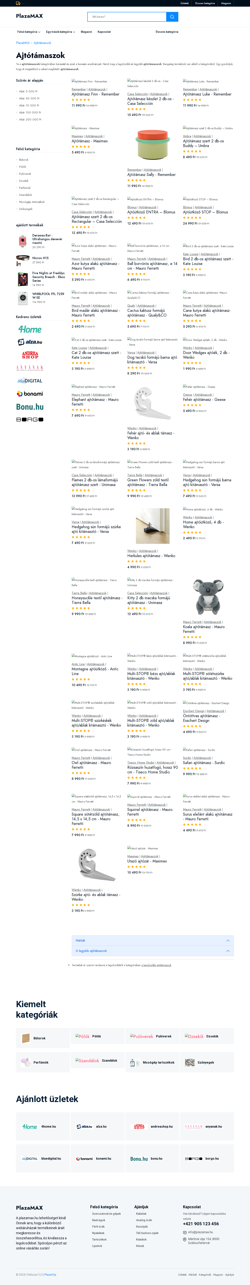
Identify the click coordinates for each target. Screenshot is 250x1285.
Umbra (187, 136)
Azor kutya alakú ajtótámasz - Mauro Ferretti (96, 266)
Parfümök (24, 188)
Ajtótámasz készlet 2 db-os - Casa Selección (150, 101)
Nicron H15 (40, 258)
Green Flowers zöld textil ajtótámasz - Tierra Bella (148, 482)
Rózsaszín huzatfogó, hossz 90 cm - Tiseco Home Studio (152, 770)
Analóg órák (144, 1220)
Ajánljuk (229, 1275)
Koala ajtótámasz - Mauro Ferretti (204, 629)
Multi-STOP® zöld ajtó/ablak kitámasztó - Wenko (150, 723)
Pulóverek (25, 174)
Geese (187, 394)
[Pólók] (82, 1036)
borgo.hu (212, 1158)
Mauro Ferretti (81, 258)
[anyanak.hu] (194, 1126)
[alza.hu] (84, 1126)
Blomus (132, 207)
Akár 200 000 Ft (30, 119)
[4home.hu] (29, 1126)
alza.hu (101, 1126)
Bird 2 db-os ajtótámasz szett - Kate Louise (208, 261)
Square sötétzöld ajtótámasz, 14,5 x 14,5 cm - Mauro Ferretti (96, 819)
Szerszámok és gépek (106, 1213)
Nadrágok (98, 1220)
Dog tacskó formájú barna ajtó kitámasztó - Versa (152, 360)
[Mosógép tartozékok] (135, 1062)
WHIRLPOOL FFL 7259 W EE (48, 296)
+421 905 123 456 (201, 1223)
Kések (140, 1246)
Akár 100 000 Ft (30, 112)
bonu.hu (156, 1158)
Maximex (77, 136)
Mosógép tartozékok (32, 202)
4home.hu (48, 1126)
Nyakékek (98, 1233)
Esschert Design (193, 711)
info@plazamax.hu (200, 1232)
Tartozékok (99, 1239)
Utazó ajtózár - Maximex (147, 861)
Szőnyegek (25, 209)
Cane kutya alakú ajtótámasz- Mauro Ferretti (207, 313)
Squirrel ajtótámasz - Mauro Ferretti (149, 812)
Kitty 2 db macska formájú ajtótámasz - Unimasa (148, 600)
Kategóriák (205, 1275)
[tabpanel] (153, 499)
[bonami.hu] (84, 1158)
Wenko (187, 348)
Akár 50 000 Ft (29, 98)
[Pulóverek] (141, 1036)
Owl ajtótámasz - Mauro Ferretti (91, 765)
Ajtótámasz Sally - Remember (151, 174)
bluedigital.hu (51, 1158)
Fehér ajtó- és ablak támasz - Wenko (150, 435)
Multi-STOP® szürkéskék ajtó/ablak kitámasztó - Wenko (96, 723)
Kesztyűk (142, 1226)
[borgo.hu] (194, 1158)
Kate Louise (190, 254)
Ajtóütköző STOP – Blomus (205, 212)
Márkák (80, 940)
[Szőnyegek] (190, 1062)
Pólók (22, 167)
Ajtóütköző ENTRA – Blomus (151, 212)
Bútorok (23, 160)
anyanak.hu (213, 1126)
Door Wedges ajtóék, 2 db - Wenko (206, 355)
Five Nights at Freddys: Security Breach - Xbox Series (48, 277)
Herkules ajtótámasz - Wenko (151, 556)
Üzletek (185, 3)
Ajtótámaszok (42, 43)
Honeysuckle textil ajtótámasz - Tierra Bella (97, 600)
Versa (131, 352)
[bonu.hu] (139, 1158)
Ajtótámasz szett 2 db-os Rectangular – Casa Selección (97, 219)
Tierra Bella (134, 475)
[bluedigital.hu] (29, 1158)
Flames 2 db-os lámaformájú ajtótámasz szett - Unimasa (95, 482)
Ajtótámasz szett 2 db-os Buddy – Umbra (203, 143)
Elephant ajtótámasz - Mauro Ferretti (95, 402)
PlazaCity (50, 1274)
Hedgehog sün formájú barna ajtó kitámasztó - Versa (207, 482)
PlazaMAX (23, 43)
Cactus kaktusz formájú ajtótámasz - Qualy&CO (147, 313)
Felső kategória (27, 31)
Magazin (226, 3)
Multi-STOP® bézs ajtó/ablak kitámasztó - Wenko (151, 676)
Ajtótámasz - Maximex (90, 141)
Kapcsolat (104, 31)
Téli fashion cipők (147, 1233)
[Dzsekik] (194, 1036)
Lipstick (97, 1246)
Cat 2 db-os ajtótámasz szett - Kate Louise (96, 355)
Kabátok (141, 1239)
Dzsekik (23, 181)
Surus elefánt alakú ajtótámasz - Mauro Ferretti (207, 816)
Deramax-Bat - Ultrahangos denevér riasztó (47, 239)
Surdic (187, 758)
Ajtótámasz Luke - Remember (207, 94)
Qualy (131, 305)
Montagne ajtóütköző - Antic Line (95, 671)
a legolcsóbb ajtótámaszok (156, 965)
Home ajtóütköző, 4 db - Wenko (203, 524)
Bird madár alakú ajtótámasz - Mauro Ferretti (96, 313)
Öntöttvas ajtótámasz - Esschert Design (201, 718)
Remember (79, 89)
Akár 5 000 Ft (28, 91)
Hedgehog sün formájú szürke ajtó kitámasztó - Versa (96, 529)
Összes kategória (205, 3)
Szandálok (25, 195)
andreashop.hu (162, 1126)
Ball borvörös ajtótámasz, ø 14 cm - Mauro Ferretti (152, 266)
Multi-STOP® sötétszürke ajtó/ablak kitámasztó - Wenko (207, 676)
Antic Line (78, 664)
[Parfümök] (26, 1062)
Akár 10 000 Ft (29, 105)
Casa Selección (137, 94)
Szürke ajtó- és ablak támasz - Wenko (96, 897)
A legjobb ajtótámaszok (91, 951)
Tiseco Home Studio (140, 762)
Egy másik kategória (59, 31)
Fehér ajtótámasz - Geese (204, 399)
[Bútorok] (26, 1037)
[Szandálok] (87, 1060)
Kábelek (141, 1213)
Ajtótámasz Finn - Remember (95, 94)
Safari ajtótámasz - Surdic (204, 763)
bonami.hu (103, 1158)
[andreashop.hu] (139, 1126)
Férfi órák (98, 1226)
